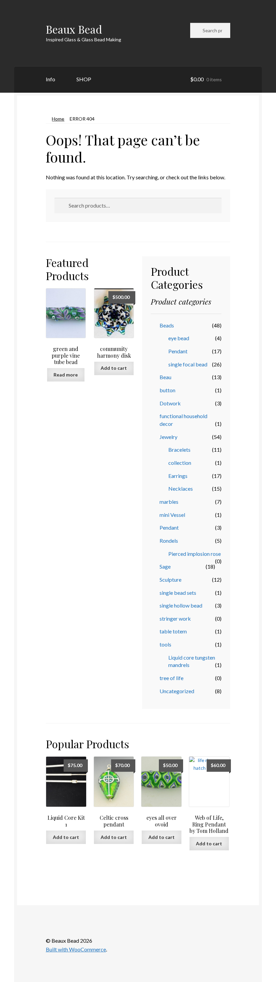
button (167, 390)
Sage (165, 566)
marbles (169, 501)
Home (58, 119)
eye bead (178, 338)
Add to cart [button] (114, 368)
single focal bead (187, 364)
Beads (167, 325)
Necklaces (180, 488)
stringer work (175, 618)
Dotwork (170, 403)
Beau (165, 377)
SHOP (83, 79)
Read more (66, 374)
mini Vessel (172, 514)
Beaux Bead (74, 29)
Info (50, 79)
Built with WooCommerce (76, 949)
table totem (173, 631)
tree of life (171, 678)
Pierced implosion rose (194, 553)
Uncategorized (177, 691)
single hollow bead (181, 605)
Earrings (177, 476)
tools (165, 644)
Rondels (169, 540)
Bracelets (179, 449)
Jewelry (168, 437)
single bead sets (178, 592)
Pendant (177, 351)
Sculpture (170, 579)
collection (179, 462)
